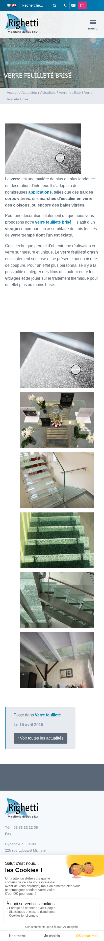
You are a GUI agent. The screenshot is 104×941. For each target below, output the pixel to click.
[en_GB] (14, 5)
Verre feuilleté (48, 715)
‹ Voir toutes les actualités (40, 738)
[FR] (9, 5)
